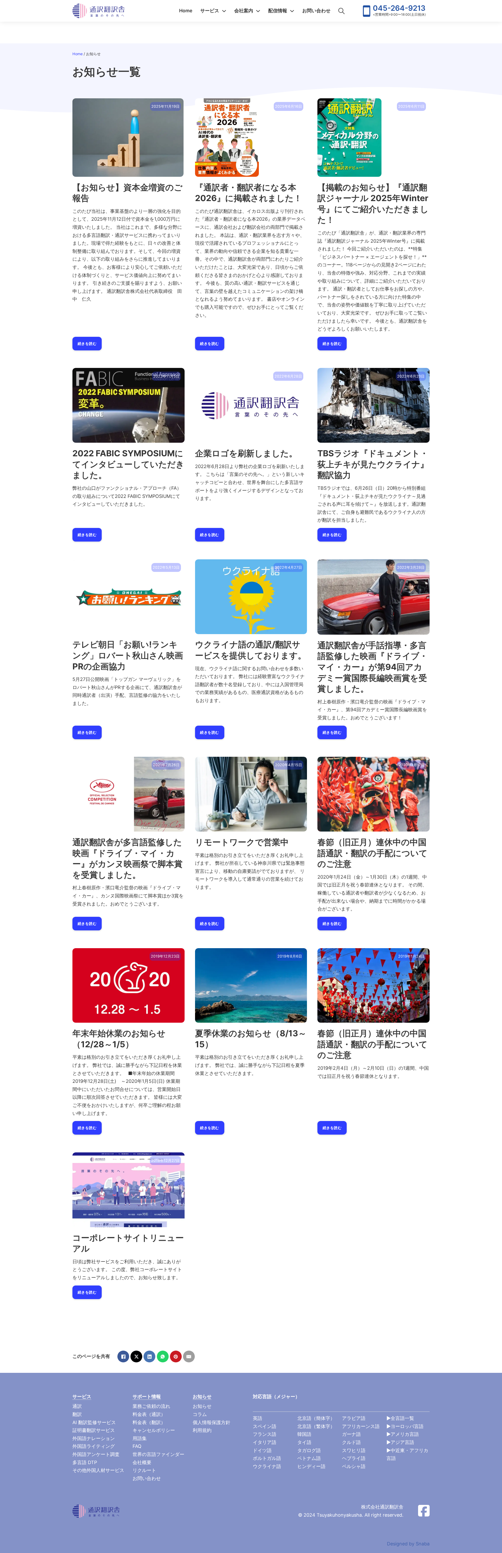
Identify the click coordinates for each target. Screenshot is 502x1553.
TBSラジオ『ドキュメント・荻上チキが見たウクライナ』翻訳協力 (373, 464)
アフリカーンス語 (361, 1426)
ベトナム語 (309, 1458)
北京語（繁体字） (316, 1426)
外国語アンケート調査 (95, 1454)
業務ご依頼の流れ (151, 1406)
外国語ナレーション (93, 1438)
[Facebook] (123, 1356)
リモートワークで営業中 (242, 842)
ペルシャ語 (354, 1466)
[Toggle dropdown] (224, 11)
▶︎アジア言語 (400, 1442)
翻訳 (77, 1414)
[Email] (189, 1356)
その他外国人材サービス (98, 1470)
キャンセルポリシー (154, 1430)
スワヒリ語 (354, 1450)
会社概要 (142, 1462)
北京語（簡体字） (316, 1418)
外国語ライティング (93, 1446)
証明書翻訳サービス (93, 1430)
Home (185, 10)
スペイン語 (264, 1426)
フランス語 (264, 1434)
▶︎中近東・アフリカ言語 (407, 1454)
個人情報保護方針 (211, 1422)
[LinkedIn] (149, 1356)
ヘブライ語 (354, 1458)
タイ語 (304, 1442)
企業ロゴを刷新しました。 (246, 453)
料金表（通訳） (149, 1414)
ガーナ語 (351, 1434)
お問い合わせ (316, 10)
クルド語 (351, 1442)
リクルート (144, 1470)
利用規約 (202, 1430)
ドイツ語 (262, 1450)
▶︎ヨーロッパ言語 (405, 1426)
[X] (136, 1356)
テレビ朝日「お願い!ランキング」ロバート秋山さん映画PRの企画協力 (127, 655)
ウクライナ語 (267, 1466)
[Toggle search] (341, 11)
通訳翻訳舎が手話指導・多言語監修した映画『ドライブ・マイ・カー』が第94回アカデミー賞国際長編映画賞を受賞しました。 (372, 667)
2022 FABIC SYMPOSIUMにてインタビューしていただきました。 (128, 464)
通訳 (77, 1406)
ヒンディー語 (311, 1466)
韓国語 (304, 1434)
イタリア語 (264, 1442)
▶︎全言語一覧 (400, 1418)
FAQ (137, 1446)
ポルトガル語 (267, 1458)
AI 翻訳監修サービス (94, 1422)
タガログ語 (309, 1450)
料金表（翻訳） (149, 1422)
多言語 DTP (84, 1462)
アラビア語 (354, 1418)
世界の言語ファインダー (158, 1454)
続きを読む (87, 343)
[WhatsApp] (163, 1356)
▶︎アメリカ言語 (402, 1434)
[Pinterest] (176, 1356)
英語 (257, 1418)
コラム (200, 1414)
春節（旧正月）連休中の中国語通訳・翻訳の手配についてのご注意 (372, 853)
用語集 (140, 1438)
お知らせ (202, 1406)
